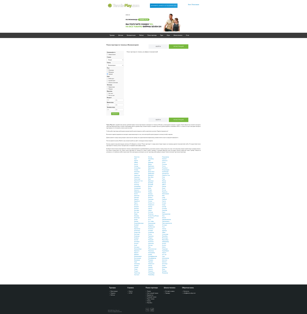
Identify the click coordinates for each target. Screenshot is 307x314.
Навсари (150, 262)
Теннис (149, 291)
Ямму (163, 269)
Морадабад (151, 253)
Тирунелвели (165, 221)
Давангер (150, 162)
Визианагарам (138, 256)
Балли (136, 194)
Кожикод (150, 214)
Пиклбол (149, 303)
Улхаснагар (165, 234)
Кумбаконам (151, 227)
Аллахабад (137, 168)
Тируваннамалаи (166, 219)
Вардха (136, 253)
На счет (110, 93)
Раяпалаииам (165, 194)
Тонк (163, 227)
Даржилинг (151, 168)
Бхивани (136, 238)
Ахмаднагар (137, 188)
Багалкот (136, 190)
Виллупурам (137, 258)
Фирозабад (165, 240)
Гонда (135, 269)
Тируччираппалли (167, 223)
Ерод (149, 188)
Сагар (163, 197)
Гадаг (135, 262)
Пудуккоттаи (166, 175)
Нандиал (150, 271)
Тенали (164, 218)
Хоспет (164, 245)
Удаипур (164, 230)
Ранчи (163, 188)
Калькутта (151, 203)
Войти (158, 46)
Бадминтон (150, 295)
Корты (131, 291)
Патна (163, 166)
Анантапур (137, 179)
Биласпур (137, 218)
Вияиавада (137, 260)
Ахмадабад (137, 186)
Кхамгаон (150, 229)
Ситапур (164, 208)
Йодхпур (150, 196)
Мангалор (151, 243)
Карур (150, 210)
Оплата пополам (113, 83)
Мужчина (111, 70)
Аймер (136, 162)
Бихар (136, 219)
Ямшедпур (165, 273)
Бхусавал (136, 247)
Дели (149, 170)
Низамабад (151, 275)
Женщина (111, 72)
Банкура (136, 197)
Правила (113, 293)
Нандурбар (151, 273)
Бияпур (136, 221)
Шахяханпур (165, 258)
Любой (110, 74)
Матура (150, 245)
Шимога (164, 262)
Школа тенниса (178, 35)
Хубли (164, 247)
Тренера (167, 293)
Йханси (150, 197)
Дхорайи (150, 184)
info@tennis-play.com (189, 293)
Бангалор (136, 196)
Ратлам (164, 190)
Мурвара (150, 260)
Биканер (136, 216)
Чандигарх (165, 249)
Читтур (164, 254)
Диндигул (151, 175)
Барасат (136, 199)
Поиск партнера (152, 35)
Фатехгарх (165, 238)
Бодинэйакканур (139, 223)
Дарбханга (151, 166)
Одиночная (111, 87)
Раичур (164, 183)
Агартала (136, 157)
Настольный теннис (152, 293)
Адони (136, 161)
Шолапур (164, 264)
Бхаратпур (137, 232)
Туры (161, 35)
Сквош (149, 301)
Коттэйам (151, 221)
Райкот (164, 184)
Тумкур (164, 229)
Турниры (112, 35)
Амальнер (137, 172)
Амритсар (137, 175)
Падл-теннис (150, 299)
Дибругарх (151, 173)
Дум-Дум (150, 177)
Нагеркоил (151, 264)
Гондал (136, 271)
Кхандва (150, 230)
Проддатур (165, 173)
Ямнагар (164, 271)
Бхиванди (137, 236)
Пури (163, 179)
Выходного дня (131, 35)
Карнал (150, 208)
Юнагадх (164, 267)
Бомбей (136, 225)
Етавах (150, 190)
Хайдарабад (165, 242)
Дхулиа (150, 186)
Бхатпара (136, 234)
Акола (136, 164)
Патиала (164, 164)
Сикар (163, 205)
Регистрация (195, 4)
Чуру (163, 256)
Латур (150, 234)
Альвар (136, 170)
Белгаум (136, 208)
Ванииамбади (138, 249)
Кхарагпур (151, 232)
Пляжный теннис (151, 297)
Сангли (164, 201)
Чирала (164, 253)
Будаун (136, 227)
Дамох (150, 164)
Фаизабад (164, 236)
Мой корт (111, 79)
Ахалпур (136, 184)
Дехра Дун (151, 172)
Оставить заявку (170, 291)
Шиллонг (164, 260)
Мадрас (150, 238)
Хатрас (164, 243)
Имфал (150, 192)
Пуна (163, 177)
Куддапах (151, 225)
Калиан (150, 201)
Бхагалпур (137, 230)
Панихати (164, 161)
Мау (149, 247)
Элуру (164, 265)
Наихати (150, 269)
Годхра (136, 267)
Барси (136, 203)
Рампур (164, 186)
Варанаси (136, 251)
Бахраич (136, 207)
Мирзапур (151, 251)
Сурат (163, 212)
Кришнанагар (151, 223)
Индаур (150, 194)
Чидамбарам (165, 251)
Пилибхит (165, 168)
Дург (149, 179)
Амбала (136, 173)
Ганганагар (137, 264)
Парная (110, 89)
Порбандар (165, 172)
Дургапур (151, 181)
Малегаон (151, 242)
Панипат (164, 159)
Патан (163, 162)
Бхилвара (136, 242)
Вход (189, 4)
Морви (150, 254)
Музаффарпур (152, 258)
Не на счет (111, 95)
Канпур (150, 207)
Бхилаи (136, 240)
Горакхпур (137, 273)
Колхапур (151, 218)
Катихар (150, 212)
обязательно (112, 54)
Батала (136, 205)
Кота (149, 219)
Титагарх (164, 225)
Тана (163, 216)
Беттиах (136, 212)
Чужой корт (111, 81)
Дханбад (150, 183)
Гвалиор (136, 265)
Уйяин (163, 232)
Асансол (136, 183)
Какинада (150, 199)
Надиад (150, 267)
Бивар (136, 214)
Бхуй (135, 245)
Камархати (151, 205)
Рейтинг (141, 35)
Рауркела (164, 192)
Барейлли (137, 201)
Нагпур (150, 265)
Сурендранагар (166, 214)
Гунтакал (136, 275)
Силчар (164, 207)
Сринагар (164, 210)
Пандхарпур (165, 157)
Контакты (186, 291)
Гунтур (150, 157)
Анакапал (136, 177)
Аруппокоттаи (138, 181)
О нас (187, 35)
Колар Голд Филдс (153, 216)
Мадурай (150, 240)
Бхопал (136, 243)
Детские (120, 35)
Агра (135, 159)
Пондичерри (165, 170)
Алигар (136, 166)
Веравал (136, 254)
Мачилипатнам (152, 249)
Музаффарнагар (152, 256)
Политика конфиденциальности (115, 311)
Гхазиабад (151, 159)
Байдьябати (137, 192)
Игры (168, 35)
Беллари (136, 210)
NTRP (130, 293)
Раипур (164, 181)
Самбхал (164, 199)
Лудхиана (151, 236)
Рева (163, 196)
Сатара (164, 203)
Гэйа (149, 161)
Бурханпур (137, 229)
